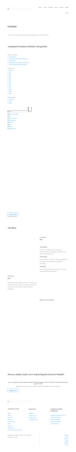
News (55, 7)
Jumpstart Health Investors (57, 415)
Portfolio (50, 7)
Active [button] (10, 101)
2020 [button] (10, 82)
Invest (66, 13)
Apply (66, 7)
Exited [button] (10, 103)
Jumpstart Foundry (55, 417)
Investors (10, 419)
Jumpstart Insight (55, 419)
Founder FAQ (11, 428)
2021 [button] (10, 84)
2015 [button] (10, 72)
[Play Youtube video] (22, 245)
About (40, 7)
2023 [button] (10, 88)
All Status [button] (11, 99)
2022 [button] (10, 86)
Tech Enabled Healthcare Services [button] (18, 64)
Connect (61, 7)
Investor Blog (11, 421)
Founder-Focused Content (15, 430)
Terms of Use (32, 415)
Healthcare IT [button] (12, 60)
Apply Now (13, 390)
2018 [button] (10, 78)
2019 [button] (10, 80)
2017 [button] (10, 76)
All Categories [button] (12, 57)
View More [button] (13, 214)
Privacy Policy (32, 417)
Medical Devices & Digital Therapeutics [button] (19, 62)
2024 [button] (10, 89)
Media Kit (31, 413)
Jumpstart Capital (55, 421)
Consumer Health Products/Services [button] (18, 59)
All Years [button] (11, 70)
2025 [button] (10, 91)
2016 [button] (10, 74)
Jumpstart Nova (54, 423)
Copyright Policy (33, 419)
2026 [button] (10, 93)
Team (45, 7)
